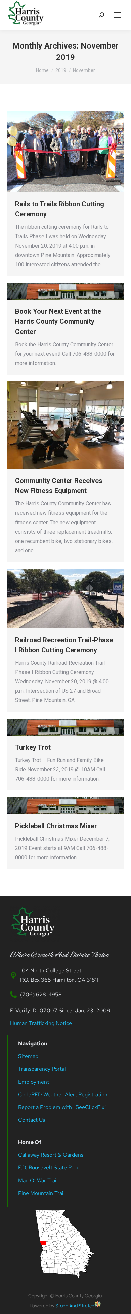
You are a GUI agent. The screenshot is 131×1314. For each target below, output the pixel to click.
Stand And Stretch (74, 1306)
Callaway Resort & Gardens (50, 1154)
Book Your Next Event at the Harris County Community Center (58, 321)
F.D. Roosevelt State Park (48, 1167)
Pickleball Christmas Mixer (56, 826)
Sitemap (28, 1056)
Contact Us (31, 1119)
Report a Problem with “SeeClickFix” (62, 1107)
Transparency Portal (42, 1068)
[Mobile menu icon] (117, 15)
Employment (34, 1081)
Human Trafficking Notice (41, 1023)
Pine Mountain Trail (41, 1193)
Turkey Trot (33, 747)
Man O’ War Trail (38, 1180)
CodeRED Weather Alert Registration (62, 1094)
